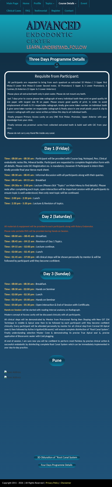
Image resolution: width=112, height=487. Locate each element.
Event (84, 3)
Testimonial (40, 10)
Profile (37, 3)
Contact (69, 10)
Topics (49, 3)
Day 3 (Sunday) (56, 274)
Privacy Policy (52, 483)
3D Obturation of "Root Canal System (57, 457)
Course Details (67, 3)
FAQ (28, 10)
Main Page (12, 3)
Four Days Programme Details (57, 465)
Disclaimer (66, 483)
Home (26, 3)
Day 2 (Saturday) (57, 216)
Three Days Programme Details (57, 59)
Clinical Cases (14, 10)
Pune (57, 360)
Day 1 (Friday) (56, 148)
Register (55, 10)
